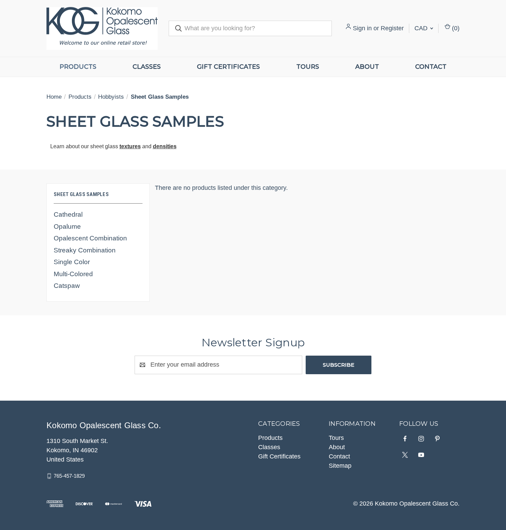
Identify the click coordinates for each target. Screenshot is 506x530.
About (367, 67)
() (455, 28)
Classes (147, 67)
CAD (421, 28)
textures (130, 146)
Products (78, 67)
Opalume (67, 226)
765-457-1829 (69, 476)
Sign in (362, 28)
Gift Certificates (228, 67)
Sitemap (340, 465)
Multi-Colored (73, 274)
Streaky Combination (85, 250)
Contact (430, 67)
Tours (307, 67)
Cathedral (68, 214)
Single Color (72, 262)
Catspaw (67, 285)
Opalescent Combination (90, 238)
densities (165, 146)
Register (392, 28)
